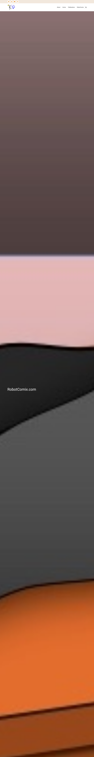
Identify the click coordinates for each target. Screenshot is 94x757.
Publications (71, 7)
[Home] (11, 7)
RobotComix (80, 7)
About (58, 7)
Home (64, 7)
